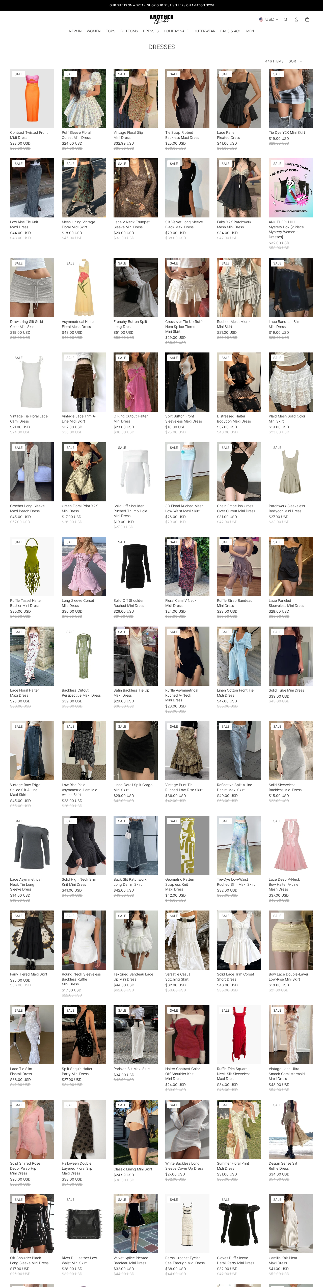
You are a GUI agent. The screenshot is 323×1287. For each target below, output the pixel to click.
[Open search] (285, 19)
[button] (296, 61)
